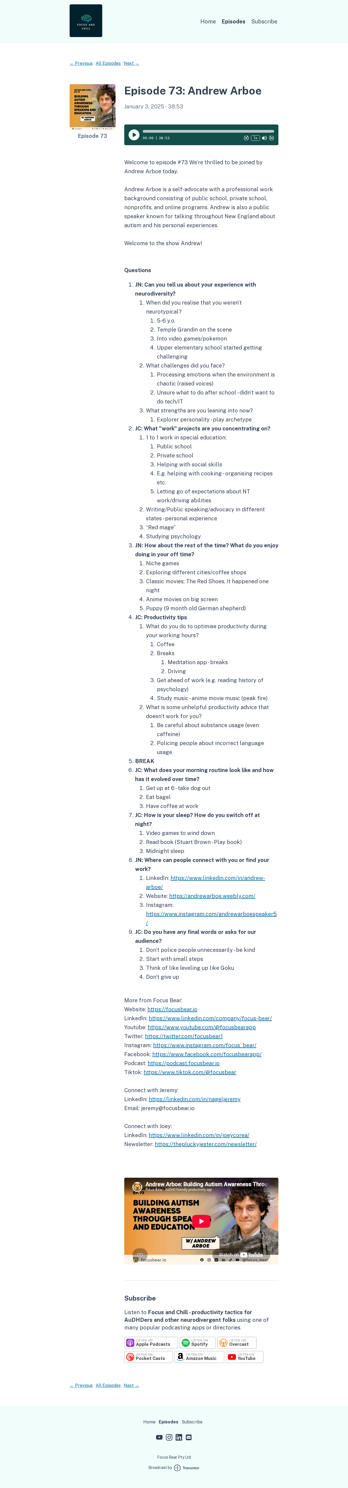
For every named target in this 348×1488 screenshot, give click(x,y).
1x (255, 138)
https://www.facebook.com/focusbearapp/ (207, 1054)
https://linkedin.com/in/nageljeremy (195, 1099)
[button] (208, 131)
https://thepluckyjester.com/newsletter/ (206, 1144)
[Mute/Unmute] (264, 137)
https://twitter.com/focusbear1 (184, 1036)
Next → (131, 63)
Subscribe (264, 21)
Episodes (234, 21)
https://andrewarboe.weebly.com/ (212, 896)
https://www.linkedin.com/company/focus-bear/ (210, 1018)
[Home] (86, 35)
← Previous (81, 63)
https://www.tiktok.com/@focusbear (190, 1072)
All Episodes (108, 63)
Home (208, 21)
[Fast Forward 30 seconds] (271, 137)
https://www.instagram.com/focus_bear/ (204, 1045)
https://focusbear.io (172, 1009)
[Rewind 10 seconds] (246, 137)
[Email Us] (188, 1438)
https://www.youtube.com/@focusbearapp (202, 1027)
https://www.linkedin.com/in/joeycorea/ (199, 1135)
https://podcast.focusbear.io (184, 1063)
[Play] (134, 134)
